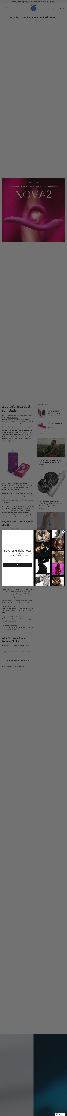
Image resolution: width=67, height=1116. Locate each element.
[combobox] (60, 1114)
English (60, 1114)
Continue (17, 565)
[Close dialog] (63, 531)
